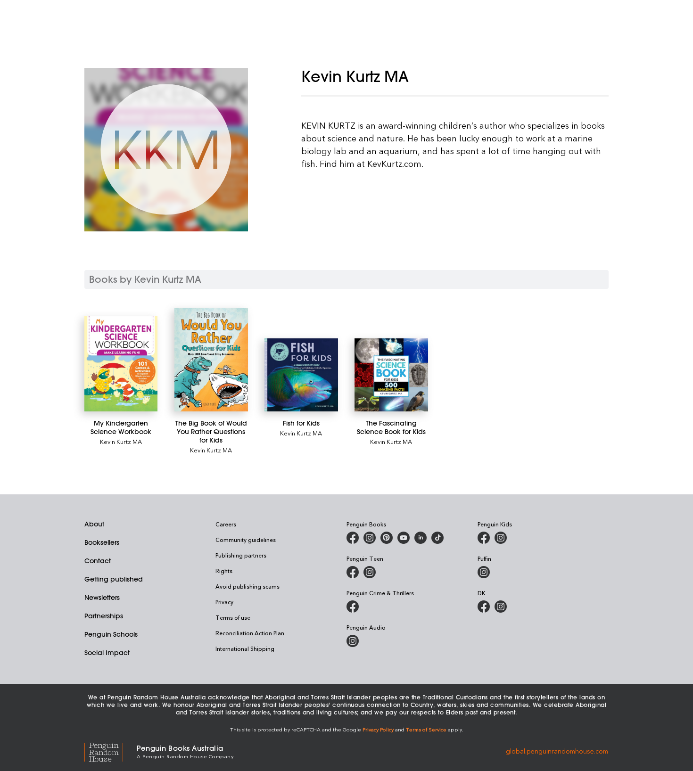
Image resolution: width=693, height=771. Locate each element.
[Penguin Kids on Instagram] (501, 538)
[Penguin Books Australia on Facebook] (352, 538)
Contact (97, 561)
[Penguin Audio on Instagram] (352, 641)
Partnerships (103, 616)
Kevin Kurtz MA (121, 441)
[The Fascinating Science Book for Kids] (391, 374)
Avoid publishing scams (247, 586)
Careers (225, 524)
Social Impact (107, 652)
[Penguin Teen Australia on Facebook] (352, 572)
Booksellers (101, 542)
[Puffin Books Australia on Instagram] (484, 572)
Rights (223, 570)
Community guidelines (245, 539)
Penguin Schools (111, 634)
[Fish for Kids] (301, 374)
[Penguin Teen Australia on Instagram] (369, 572)
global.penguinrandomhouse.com (557, 751)
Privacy (224, 602)
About (94, 524)
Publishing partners (240, 555)
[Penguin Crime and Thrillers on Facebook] (352, 606)
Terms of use (232, 617)
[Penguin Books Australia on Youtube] (403, 538)
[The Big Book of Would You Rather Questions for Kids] (211, 359)
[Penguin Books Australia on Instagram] (369, 538)
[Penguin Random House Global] (110, 751)
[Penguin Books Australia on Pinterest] (386, 538)
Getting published (113, 579)
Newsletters (102, 597)
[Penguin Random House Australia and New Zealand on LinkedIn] (420, 538)
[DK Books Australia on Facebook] (484, 606)
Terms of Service (426, 729)
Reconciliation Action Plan (249, 633)
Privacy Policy (378, 729)
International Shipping (244, 648)
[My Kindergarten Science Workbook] (120, 363)
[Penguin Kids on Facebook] (484, 538)
